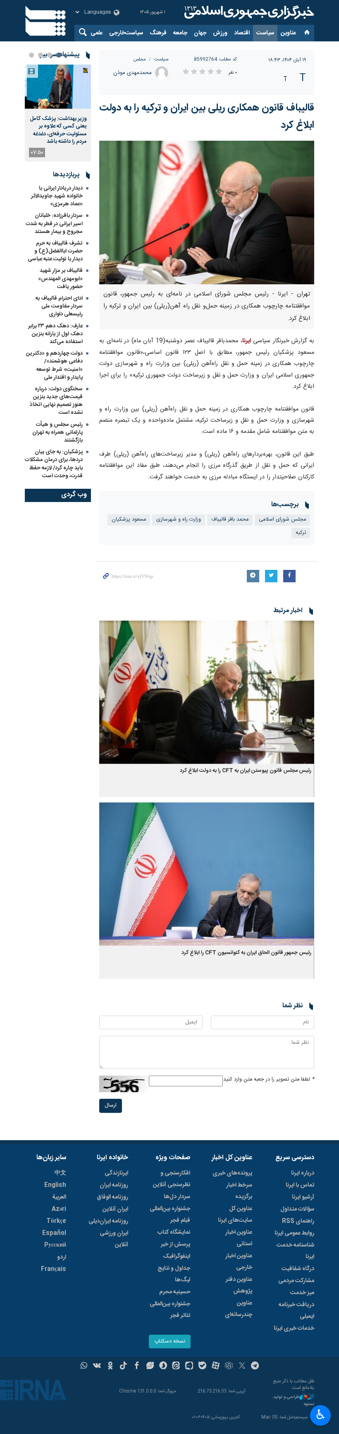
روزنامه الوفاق (112, 1197)
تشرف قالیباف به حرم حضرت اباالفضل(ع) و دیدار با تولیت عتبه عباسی (55, 251)
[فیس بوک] (136, 1366)
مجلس (140, 59)
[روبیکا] (228, 1366)
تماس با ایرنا (300, 1185)
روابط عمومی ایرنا (294, 1233)
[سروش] (163, 1366)
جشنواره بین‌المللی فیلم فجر (170, 1214)
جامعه (180, 33)
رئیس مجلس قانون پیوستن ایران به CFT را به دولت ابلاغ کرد (245, 770)
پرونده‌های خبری (232, 1173)
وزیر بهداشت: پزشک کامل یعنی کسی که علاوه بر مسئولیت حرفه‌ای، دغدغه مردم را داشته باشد (58, 130)
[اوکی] (110, 1366)
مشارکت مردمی (296, 1281)
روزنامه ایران (114, 1185)
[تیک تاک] (123, 1366)
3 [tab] (40, 55)
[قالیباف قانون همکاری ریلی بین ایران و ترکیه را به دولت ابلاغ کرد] (206, 212)
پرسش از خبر (175, 1244)
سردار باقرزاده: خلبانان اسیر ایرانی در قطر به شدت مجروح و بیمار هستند (54, 223)
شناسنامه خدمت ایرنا (295, 1251)
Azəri (59, 1209)
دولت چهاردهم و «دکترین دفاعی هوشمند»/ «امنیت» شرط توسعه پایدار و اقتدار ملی (54, 365)
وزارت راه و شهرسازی (178, 519)
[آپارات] (215, 1366)
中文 (60, 1173)
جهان (200, 33)
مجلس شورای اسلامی (282, 519)
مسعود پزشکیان (129, 519)
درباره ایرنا (302, 1173)
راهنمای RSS (298, 1221)
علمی (97, 33)
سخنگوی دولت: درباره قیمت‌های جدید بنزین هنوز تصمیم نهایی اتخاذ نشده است (56, 401)
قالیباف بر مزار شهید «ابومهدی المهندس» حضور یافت (60, 278)
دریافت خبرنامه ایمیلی (296, 1310)
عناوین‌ (288, 33)
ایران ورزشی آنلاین (114, 1239)
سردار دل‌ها (177, 1197)
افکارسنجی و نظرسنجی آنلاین (171, 1179)
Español (54, 1233)
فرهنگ (158, 33)
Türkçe (56, 1221)
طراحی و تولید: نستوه (293, 1401)
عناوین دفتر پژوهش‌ (239, 1285)
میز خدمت (302, 1293)
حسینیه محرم (174, 1292)
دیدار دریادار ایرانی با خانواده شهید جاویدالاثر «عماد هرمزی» (57, 196)
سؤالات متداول (297, 1209)
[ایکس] (242, 1366)
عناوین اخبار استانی (238, 1238)
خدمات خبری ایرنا (294, 1328)
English (55, 1185)
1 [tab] (58, 55)
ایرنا (248, 12)
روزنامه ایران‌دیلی (108, 1221)
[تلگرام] (255, 1366)
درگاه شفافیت (298, 1269)
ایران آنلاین (115, 1209)
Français (53, 1269)
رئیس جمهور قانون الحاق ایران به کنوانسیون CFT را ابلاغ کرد (246, 953)
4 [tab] (31, 55)
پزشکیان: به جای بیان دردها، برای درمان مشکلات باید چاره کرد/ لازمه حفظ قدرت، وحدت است (54, 463)
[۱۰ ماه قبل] (206, 692)
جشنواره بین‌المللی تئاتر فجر (170, 1310)
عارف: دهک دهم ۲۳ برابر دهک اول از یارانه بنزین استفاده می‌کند (55, 334)
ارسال (111, 1105)
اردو (61, 1257)
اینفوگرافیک (176, 1256)
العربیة (59, 1197)
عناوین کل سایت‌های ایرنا (235, 1214)
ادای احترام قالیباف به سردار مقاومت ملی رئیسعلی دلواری (59, 306)
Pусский (55, 1245)
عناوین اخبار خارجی (238, 1262)
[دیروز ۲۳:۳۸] (58, 87)
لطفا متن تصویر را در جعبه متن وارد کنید (268, 1079)
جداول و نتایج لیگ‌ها (174, 1274)
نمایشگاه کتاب (174, 1232)
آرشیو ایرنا (303, 1197)
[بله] (202, 1366)
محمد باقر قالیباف (229, 519)
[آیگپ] (189, 1366)
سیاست (265, 33)
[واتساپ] (84, 1366)
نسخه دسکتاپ (169, 1341)
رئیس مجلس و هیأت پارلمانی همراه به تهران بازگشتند (57, 432)
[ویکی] (97, 1366)
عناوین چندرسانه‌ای (238, 1309)
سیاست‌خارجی (126, 33)
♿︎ (321, 1414)
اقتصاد (242, 33)
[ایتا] (176, 1366)
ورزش (220, 33)
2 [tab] (49, 55)
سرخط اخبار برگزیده (239, 1191)
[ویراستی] (149, 1366)
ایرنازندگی (116, 1173)
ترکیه (301, 532)
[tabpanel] (58, 113)
